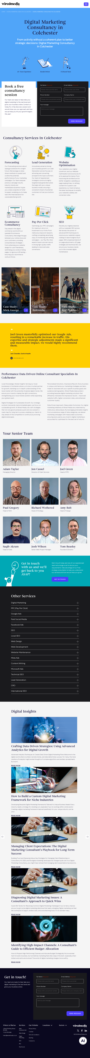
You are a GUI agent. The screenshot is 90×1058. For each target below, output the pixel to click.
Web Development (22, 1029)
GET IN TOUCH (60, 579)
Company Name (69, 95)
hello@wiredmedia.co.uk (10, 1035)
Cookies (31, 1031)
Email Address (71, 85)
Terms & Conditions (34, 1034)
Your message (44, 104)
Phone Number (44, 95)
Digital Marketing (21, 1037)
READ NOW (15, 765)
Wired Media (81, 1034)
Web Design (22, 1033)
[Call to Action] (26, 310)
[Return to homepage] (11, 4)
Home (3, 11)
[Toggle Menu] (86, 4)
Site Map (31, 1037)
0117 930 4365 (7, 1032)
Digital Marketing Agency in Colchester (19, 11)
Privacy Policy (32, 1028)
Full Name (46, 85)
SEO (20, 1040)
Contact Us (32, 1041)
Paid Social (22, 1047)
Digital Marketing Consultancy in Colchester (46, 11)
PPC (20, 1044)
